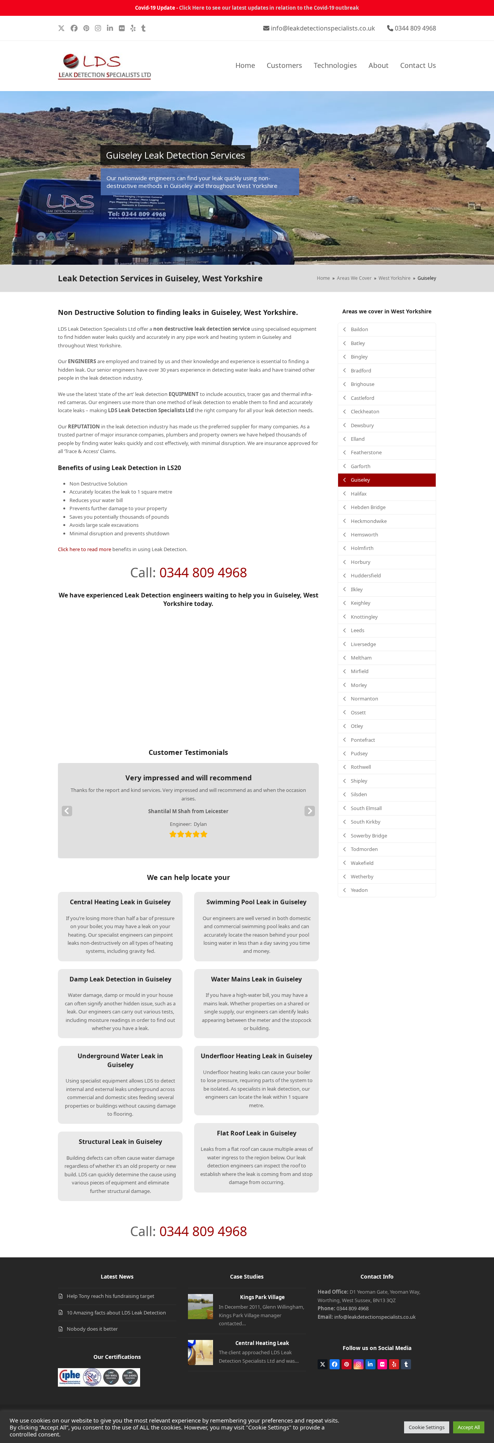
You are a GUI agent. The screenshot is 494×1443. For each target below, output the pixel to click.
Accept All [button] (469, 1427)
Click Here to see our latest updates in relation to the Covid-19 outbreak (269, 7)
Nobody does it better (92, 1328)
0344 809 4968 (415, 28)
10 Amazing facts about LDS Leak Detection (116, 1312)
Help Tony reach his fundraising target (110, 1295)
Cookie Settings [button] (427, 1427)
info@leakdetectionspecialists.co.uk (323, 28)
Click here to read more (84, 549)
